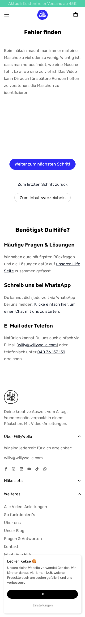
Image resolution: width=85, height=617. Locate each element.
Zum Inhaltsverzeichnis (42, 197)
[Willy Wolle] (42, 14)
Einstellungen (43, 605)
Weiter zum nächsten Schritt (42, 164)
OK (43, 594)
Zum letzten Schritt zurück (43, 184)
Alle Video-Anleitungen (25, 506)
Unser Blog (14, 530)
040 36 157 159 (51, 352)
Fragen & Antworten (23, 538)
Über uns (12, 522)
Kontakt (11, 546)
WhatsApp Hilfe (18, 554)
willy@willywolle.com (37, 345)
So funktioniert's (19, 514)
